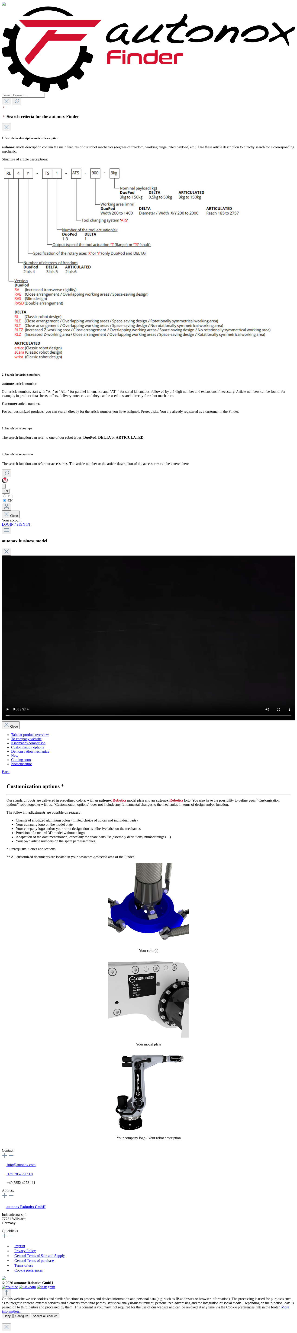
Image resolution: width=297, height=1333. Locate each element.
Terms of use (23, 1265)
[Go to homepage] (148, 91)
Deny (7, 1316)
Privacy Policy (25, 1251)
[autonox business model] (4, 486)
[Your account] (6, 507)
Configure (21, 1316)
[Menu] (6, 530)
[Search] (16, 101)
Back (6, 772)
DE (10, 496)
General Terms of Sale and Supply (39, 1256)
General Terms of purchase (34, 1261)
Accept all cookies (45, 1316)
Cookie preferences (28, 1270)
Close (14, 516)
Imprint (19, 1246)
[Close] (6, 127)
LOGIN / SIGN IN (16, 524)
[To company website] (5, 482)
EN (10, 501)
